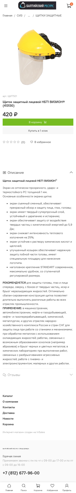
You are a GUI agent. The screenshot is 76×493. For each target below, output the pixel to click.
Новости (8, 418)
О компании (10, 401)
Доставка (8, 413)
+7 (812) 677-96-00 (21, 472)
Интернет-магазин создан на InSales (24, 432)
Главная (7, 15)
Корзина (8, 424)
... (29, 15)
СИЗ (19, 15)
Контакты (9, 407)
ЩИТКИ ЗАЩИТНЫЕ (49, 15)
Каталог (8, 396)
